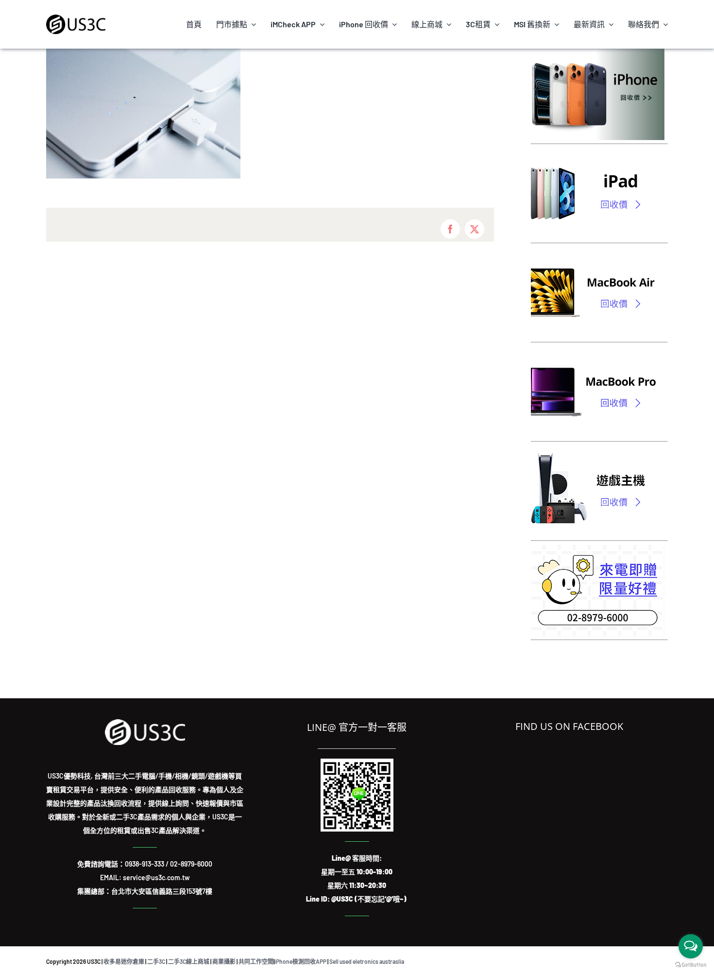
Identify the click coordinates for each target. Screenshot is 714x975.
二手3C (156, 961)
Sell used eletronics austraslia (366, 961)
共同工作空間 (255, 961)
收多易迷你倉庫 (123, 961)
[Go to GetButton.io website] (690, 965)
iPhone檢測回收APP (300, 961)
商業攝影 (224, 961)
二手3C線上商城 (188, 961)
